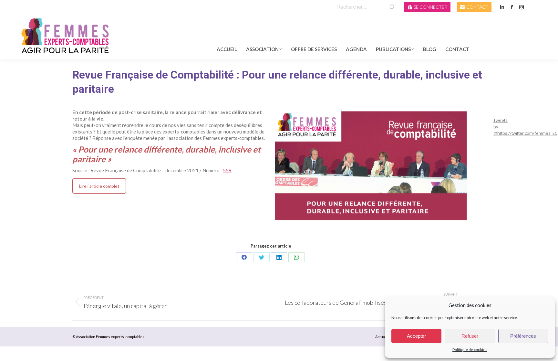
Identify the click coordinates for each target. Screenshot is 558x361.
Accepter (416, 336)
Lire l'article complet (99, 186)
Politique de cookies (469, 349)
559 (227, 170)
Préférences (523, 336)
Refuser (469, 336)
